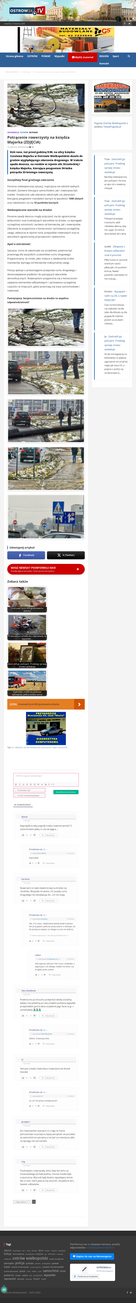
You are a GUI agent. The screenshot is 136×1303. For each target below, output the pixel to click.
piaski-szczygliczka (56, 1259)
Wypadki (59, 56)
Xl (41, 1096)
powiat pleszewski (11, 1271)
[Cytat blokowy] (38, 784)
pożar (22, 1271)
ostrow (26, 147)
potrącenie (46, 747)
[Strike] (27, 784)
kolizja (7, 1253)
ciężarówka (17, 1251)
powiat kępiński (35, 1267)
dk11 (24, 1251)
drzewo (34, 1251)
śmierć (36, 1278)
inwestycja (61, 1251)
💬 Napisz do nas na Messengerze (92, 1256)
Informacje (13, 132)
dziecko (47, 1251)
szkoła (18, 1275)
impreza (54, 1251)
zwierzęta (29, 1279)
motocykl (51, 1254)
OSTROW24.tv (104, 1267)
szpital (25, 1275)
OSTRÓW (32, 56)
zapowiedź (10, 1278)
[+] (52, 784)
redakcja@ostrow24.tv (101, 1247)
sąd (30, 1275)
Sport (116, 56)
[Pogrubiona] (16, 784)
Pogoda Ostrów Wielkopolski (110, 123)
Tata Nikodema (46, 1034)
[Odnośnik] (46, 784)
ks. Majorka (17, 747)
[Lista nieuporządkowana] (34, 784)
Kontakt (104, 63)
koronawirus (18, 1254)
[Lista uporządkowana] (31, 784)
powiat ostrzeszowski (53, 1266)
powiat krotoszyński (20, 1267)
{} (49, 784)
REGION (104, 56)
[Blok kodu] (42, 784)
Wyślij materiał (83, 57)
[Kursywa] (20, 784)
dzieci (41, 1250)
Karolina (44, 919)
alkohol (7, 1250)
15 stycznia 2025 (14, 147)
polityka (30, 1263)
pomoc (38, 1263)
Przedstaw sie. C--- (54, 959)
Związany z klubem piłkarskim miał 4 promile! (114, 251)
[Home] (12, 72)
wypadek (50, 1275)
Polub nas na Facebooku (88, 1276)
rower (54, 747)
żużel (43, 1279)
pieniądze (9, 1263)
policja (20, 1263)
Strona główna (14, 56)
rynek (40, 1271)
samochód (62, 747)
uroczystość (37, 1275)
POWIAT (45, 56)
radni (29, 1271)
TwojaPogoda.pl (112, 126)
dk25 (28, 1251)
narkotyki (60, 1254)
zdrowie (20, 1279)
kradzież (39, 1254)
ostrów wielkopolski (32, 747)
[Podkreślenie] (23, 784)
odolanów (7, 1259)
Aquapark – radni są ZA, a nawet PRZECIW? (115, 296)
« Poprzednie (20, 1202)
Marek (43, 853)
